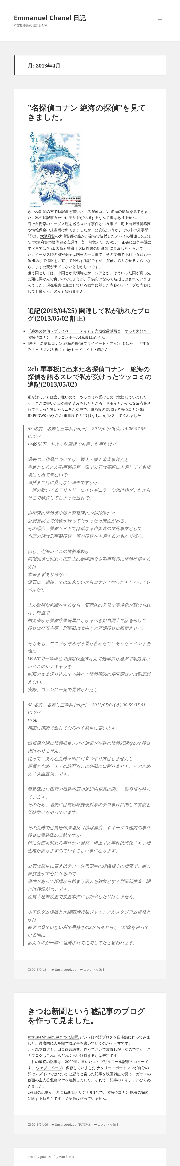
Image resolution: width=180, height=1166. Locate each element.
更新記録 (84, 1124)
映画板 (96, 409)
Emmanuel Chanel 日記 (50, 17)
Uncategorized (65, 969)
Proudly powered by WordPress (51, 1157)
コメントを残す (94, 969)
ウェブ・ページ (49, 1067)
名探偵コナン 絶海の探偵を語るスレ (89, 372)
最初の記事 (48, 1061)
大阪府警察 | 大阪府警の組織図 (82, 248)
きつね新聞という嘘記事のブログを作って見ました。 (86, 1015)
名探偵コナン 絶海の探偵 (108, 211)
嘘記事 (63, 211)
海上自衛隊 (37, 223)
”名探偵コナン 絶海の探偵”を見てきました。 (87, 112)
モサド (74, 217)
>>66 (32, 720)
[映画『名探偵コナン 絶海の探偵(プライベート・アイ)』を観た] (81, 343)
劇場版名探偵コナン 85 (125, 409)
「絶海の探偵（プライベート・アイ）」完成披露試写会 (74, 331)
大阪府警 (47, 235)
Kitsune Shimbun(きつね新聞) (53, 1037)
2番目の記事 (38, 1092)
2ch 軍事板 (43, 368)
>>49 (32, 444)
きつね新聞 (37, 211)
